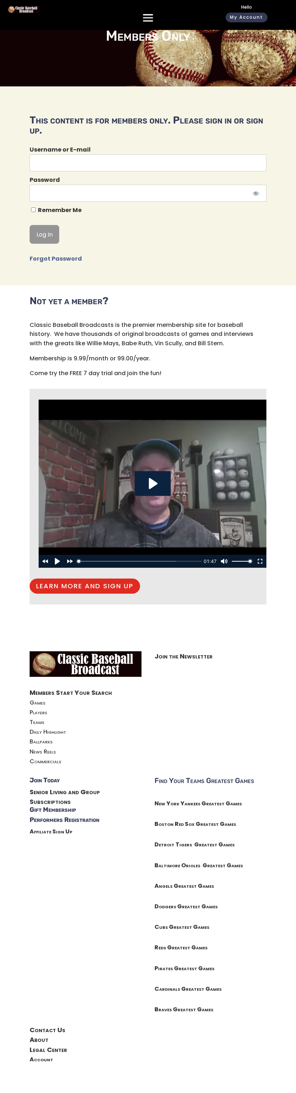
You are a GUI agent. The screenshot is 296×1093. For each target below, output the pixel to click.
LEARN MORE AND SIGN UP (85, 585)
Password (45, 180)
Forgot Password (56, 259)
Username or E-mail (60, 149)
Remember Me (59, 210)
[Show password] (256, 193)
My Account (246, 17)
